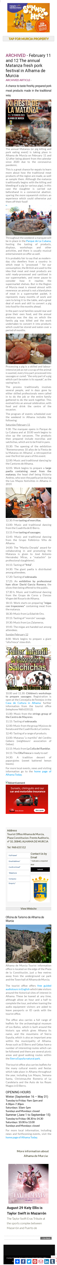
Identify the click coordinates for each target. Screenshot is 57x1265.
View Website (29, 908)
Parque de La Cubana (38, 241)
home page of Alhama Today (21, 1137)
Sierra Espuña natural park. (25, 1058)
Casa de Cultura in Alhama (23, 702)
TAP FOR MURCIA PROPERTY (29, 38)
